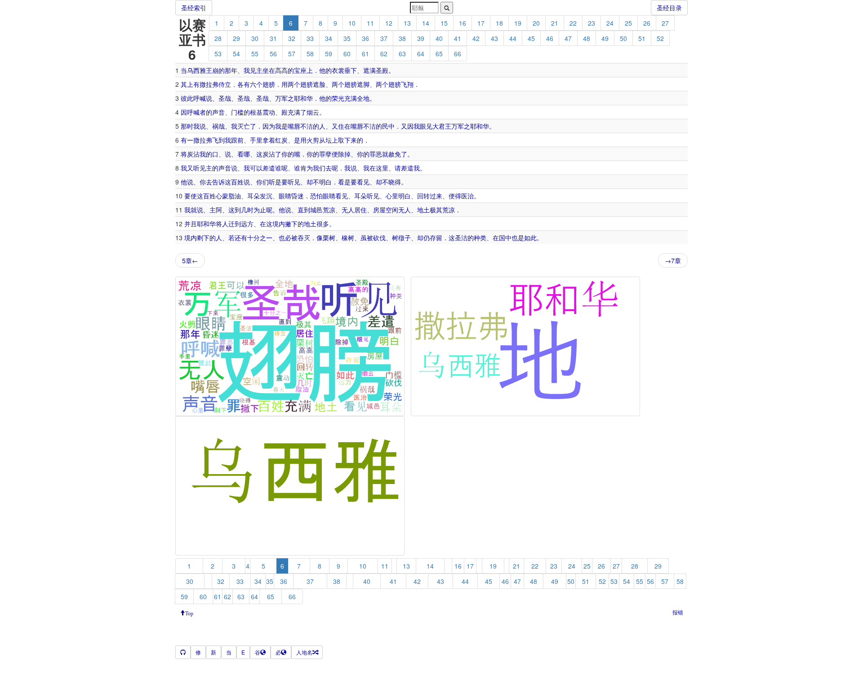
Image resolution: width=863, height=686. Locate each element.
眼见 (426, 125)
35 (347, 38)
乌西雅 (196, 70)
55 (254, 53)
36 (365, 38)
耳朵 (253, 195)
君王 (445, 125)
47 (568, 38)
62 (383, 53)
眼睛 (285, 195)
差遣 (268, 167)
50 (623, 38)
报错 (677, 612)
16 (462, 22)
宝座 (300, 70)
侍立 (224, 84)
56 (273, 53)
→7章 (673, 260)
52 (660, 38)
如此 (530, 237)
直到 (304, 209)
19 (517, 22)
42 (476, 38)
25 (628, 22)
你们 (262, 181)
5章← (190, 260)
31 (273, 38)
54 (236, 53)
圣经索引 (193, 7)
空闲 (392, 209)
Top (189, 613)
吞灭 (304, 237)
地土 (423, 209)
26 (646, 22)
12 (388, 22)
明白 (325, 181)
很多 (322, 223)
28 (218, 38)
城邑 (316, 209)
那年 (231, 70)
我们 (319, 167)
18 (499, 22)
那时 (187, 125)
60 (347, 53)
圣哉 (224, 98)
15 (444, 22)
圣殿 (382, 70)
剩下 (203, 237)
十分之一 (259, 237)
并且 (190, 223)
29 (236, 38)
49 (605, 38)
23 (591, 22)
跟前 (237, 139)
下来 (350, 139)
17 (481, 22)
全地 (363, 98)
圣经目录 (669, 7)
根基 (256, 112)
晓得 (394, 181)
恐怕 (316, 195)
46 (549, 38)
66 (457, 53)
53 (218, 53)
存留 (436, 237)
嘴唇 (294, 125)
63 (402, 53)
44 (512, 38)
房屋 (379, 209)
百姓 (237, 181)
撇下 (291, 223)
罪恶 (375, 153)
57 (291, 53)
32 (291, 38)
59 (328, 53)
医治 (467, 195)
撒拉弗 (209, 84)
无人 (348, 209)
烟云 (313, 112)
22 (573, 22)
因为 (268, 125)
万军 (281, 98)
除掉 (344, 153)
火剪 (313, 139)
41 (457, 38)
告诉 (218, 181)
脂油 (234, 195)
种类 (480, 237)
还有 (241, 237)
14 (425, 22)
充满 (350, 98)
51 (641, 38)
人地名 (304, 652)
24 (610, 22)
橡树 (348, 237)
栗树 (329, 237)
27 (665, 22)
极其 (436, 209)
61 (365, 53)
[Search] (446, 7)
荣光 (338, 98)
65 (439, 53)
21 (554, 22)
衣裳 (338, 70)
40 (439, 38)
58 (310, 53)
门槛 (237, 112)
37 (383, 38)
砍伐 (379, 237)
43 (494, 38)
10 (352, 22)
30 (254, 38)
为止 (260, 209)
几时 (247, 209)
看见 (363, 181)
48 (586, 38)
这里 (382, 167)
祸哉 (218, 125)
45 (531, 38)
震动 (268, 112)
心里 (392, 195)
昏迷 (297, 195)
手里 (256, 139)
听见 (199, 167)
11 (370, 22)
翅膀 (268, 84)
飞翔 (407, 84)
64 (420, 53)
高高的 (284, 70)
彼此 (187, 98)
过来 (436, 195)
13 (407, 22)
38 (402, 38)
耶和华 (303, 98)
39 (420, 38)
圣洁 (461, 237)
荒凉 (329, 209)
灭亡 (243, 125)
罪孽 (325, 153)
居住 (360, 209)
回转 (423, 195)
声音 (218, 112)
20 (536, 22)
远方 (247, 223)
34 (328, 38)
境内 (278, 223)
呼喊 (199, 98)
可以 (256, 167)
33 (310, 38)
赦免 (394, 153)
